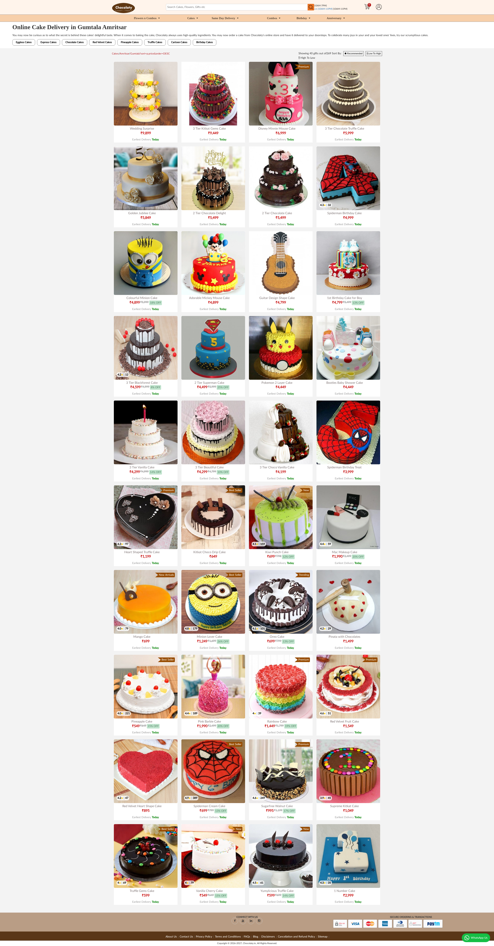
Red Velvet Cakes (102, 42)
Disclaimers (268, 936)
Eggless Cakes (24, 42)
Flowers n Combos (145, 18)
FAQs (247, 936)
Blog (256, 936)
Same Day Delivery (223, 18)
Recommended (355, 53)
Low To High (374, 53)
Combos (272, 18)
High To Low (307, 58)
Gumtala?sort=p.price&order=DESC (150, 54)
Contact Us (186, 936)
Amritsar (124, 54)
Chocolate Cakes (74, 42)
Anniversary (334, 18)
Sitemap (322, 936)
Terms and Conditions (228, 936)
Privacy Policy (204, 936)
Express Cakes (49, 42)
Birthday (302, 18)
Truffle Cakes (155, 42)
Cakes (191, 18)
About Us (171, 936)
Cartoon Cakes (179, 42)
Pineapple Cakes (130, 42)
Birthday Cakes (204, 42)
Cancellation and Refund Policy (296, 936)
